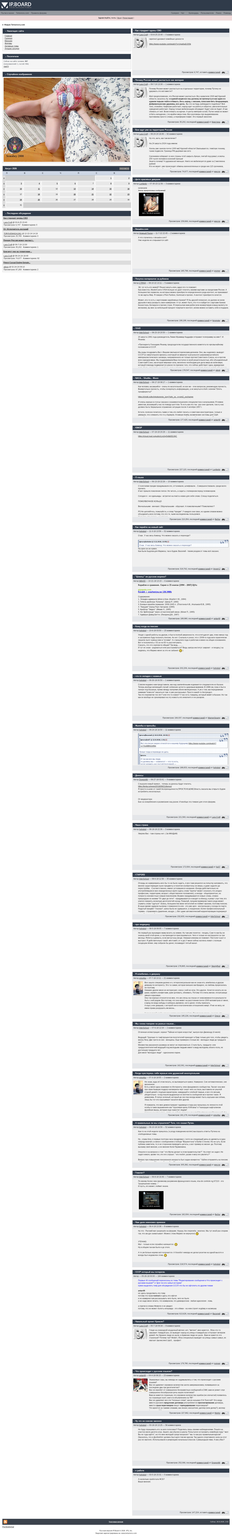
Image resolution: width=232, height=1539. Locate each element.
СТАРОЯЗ (140, 875)
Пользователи (207, 13)
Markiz (217, 1413)
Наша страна (141, 825)
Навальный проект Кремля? (149, 1321)
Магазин (8, 41)
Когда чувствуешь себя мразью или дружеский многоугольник (167, 1073)
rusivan (217, 1363)
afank (218, 370)
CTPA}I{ (142, 283)
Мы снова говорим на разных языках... (155, 1024)
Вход (119, 18)
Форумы (8, 43)
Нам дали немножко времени (150, 1222)
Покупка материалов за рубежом (152, 279)
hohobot (142, 531)
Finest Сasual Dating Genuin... (16, 263)
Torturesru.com (22, 13)
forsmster (216, 320)
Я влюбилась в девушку (147, 974)
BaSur (217, 519)
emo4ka (142, 978)
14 (93, 189)
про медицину (142, 924)
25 (39, 200)
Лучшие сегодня (12, 49)
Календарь (194, 13)
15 (110, 189)
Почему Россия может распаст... (18, 240)
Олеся (217, 1016)
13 (75, 189)
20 (75, 194)
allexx (6, 267)
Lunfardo (143, 184)
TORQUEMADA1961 (13, 234)
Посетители (13, 56)
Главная (8, 36)
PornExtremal (8, 1527)
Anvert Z (216, 569)
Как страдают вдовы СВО (15, 218)
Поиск (218, 13)
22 (110, 194)
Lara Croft (8, 222)
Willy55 (142, 581)
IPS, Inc (129, 1531)
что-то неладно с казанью (148, 676)
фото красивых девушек (147, 179)
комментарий (214, 72)
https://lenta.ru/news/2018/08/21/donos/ (155, 786)
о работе (139, 1470)
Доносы (139, 775)
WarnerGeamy (214, 718)
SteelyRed (215, 966)
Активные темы (12, 46)
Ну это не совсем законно (148, 1421)
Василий (216, 1314)
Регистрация (128, 18)
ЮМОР (138, 428)
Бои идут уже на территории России (153, 130)
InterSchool (144, 332)
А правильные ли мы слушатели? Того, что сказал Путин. (164, 1123)
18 (39, 194)
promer (217, 271)
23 (128, 194)
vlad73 (6, 66)
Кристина (216, 122)
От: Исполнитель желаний (15, 229)
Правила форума (39, 13)
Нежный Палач (146, 233)
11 (39, 189)
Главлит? (140, 1173)
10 (21, 189)
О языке (139, 477)
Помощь (227, 13)
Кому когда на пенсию (146, 626)
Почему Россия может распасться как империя (159, 80)
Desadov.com (141, 229)
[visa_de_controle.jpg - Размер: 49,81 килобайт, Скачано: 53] (151, 1200)
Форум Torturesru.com (14, 25)
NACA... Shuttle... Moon (146, 378)
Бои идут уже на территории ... (17, 252)
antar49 (217, 420)
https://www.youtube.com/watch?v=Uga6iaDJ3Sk (170, 44)
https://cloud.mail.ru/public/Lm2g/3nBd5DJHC (157, 436)
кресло (217, 171)
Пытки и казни (7, 13)
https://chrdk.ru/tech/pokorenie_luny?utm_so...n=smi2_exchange (165, 397)
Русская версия (105, 1531)
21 (93, 194)
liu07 (218, 867)
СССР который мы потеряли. (150, 1272)
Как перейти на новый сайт (149, 527)
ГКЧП (137, 328)
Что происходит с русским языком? (153, 1371)
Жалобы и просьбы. (145, 726)
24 (21, 200)
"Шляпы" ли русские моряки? (150, 577)
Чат (182, 13)
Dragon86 (143, 779)
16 (128, 189)
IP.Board (116, 1531)
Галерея (175, 13)
